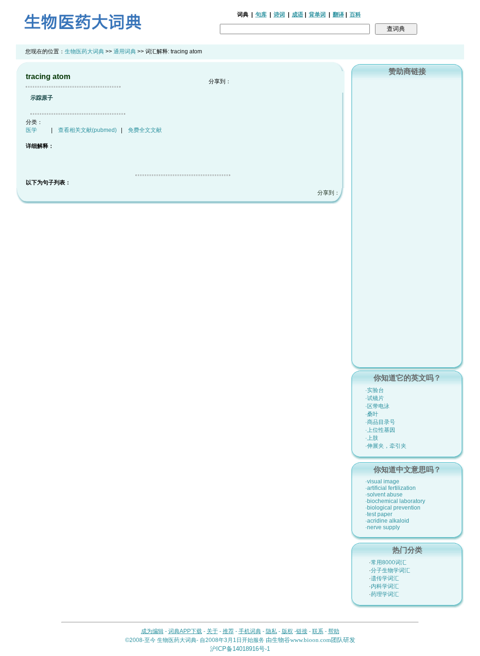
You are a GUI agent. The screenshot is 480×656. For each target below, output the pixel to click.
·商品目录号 (380, 422)
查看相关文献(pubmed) (87, 130)
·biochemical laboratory (395, 501)
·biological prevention (392, 507)
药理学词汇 (385, 594)
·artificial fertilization (390, 488)
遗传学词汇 (385, 578)
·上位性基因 (380, 430)
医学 (31, 130)
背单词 (317, 14)
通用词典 (124, 51)
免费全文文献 (145, 130)
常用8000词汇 (388, 562)
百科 (355, 14)
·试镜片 (374, 398)
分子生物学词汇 (390, 570)
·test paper (378, 514)
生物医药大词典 (84, 51)
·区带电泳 (377, 406)
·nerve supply (382, 527)
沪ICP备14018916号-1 (240, 648)
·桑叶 (371, 414)
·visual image (382, 481)
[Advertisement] (407, 220)
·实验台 (374, 390)
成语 (297, 14)
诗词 (279, 14)
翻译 (338, 14)
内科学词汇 (385, 586)
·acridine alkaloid (387, 521)
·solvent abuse (384, 494)
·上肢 (371, 438)
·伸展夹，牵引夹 (385, 446)
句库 (261, 14)
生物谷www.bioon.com (301, 639)
